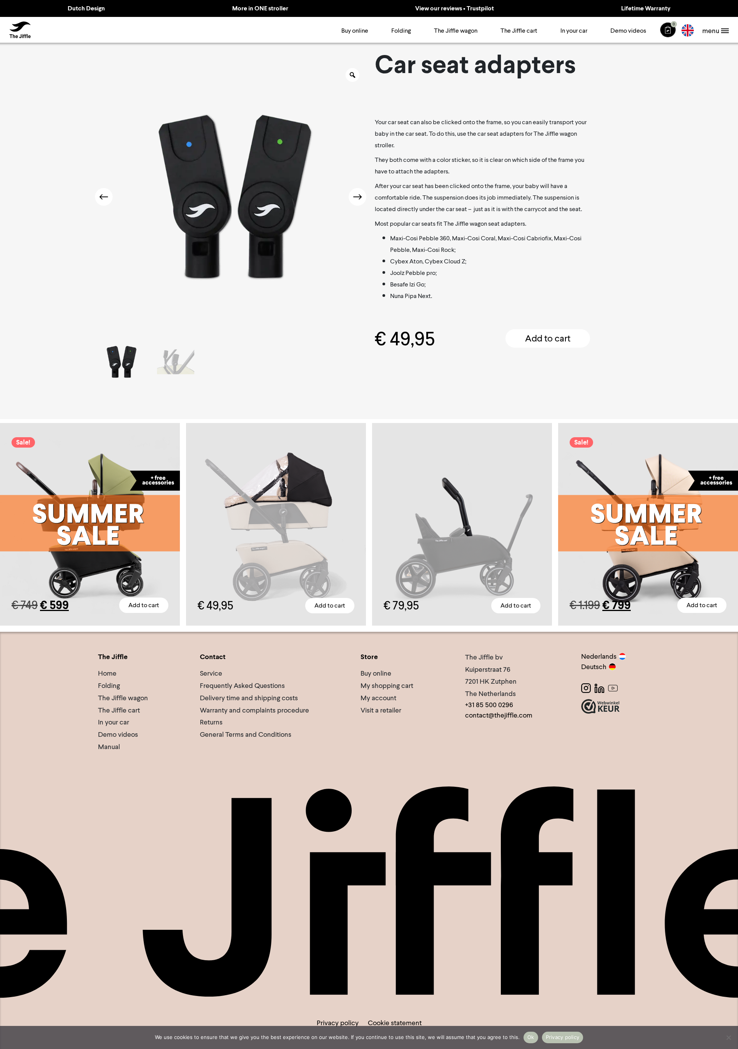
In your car (573, 31)
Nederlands (599, 656)
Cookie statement (395, 1022)
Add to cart (547, 338)
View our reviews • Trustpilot (454, 8)
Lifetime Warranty (645, 8)
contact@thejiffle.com (498, 715)
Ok (530, 1037)
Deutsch (594, 666)
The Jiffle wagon (455, 31)
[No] (728, 1037)
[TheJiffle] (20, 30)
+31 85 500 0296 (489, 704)
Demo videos (628, 31)
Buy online (354, 31)
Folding (401, 31)
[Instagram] (586, 688)
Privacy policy (338, 1022)
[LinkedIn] (599, 688)
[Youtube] (613, 688)
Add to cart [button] (329, 605)
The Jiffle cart (518, 31)
